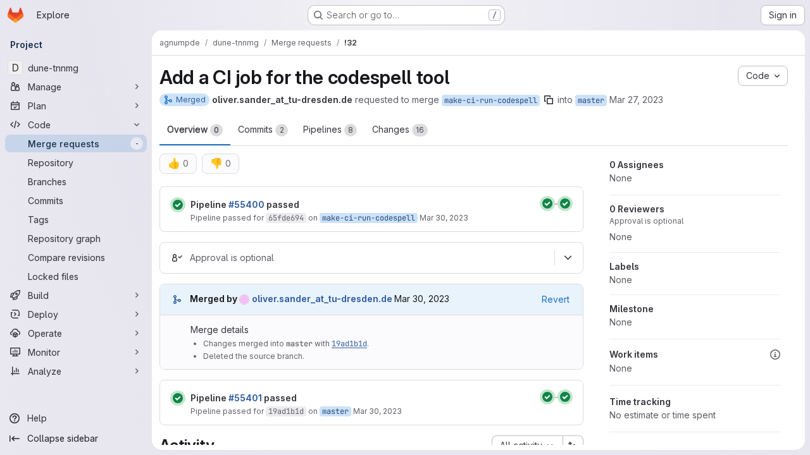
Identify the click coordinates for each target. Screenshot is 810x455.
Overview (193, 129)
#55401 (245, 397)
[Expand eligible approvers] (567, 257)
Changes (398, 129)
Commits (261, 129)
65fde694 (286, 218)
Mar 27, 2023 (636, 99)
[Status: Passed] (177, 204)
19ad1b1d (349, 344)
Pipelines (328, 129)
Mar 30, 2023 (444, 217)
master (591, 100)
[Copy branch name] (548, 99)
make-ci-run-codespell (490, 100)
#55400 (246, 204)
